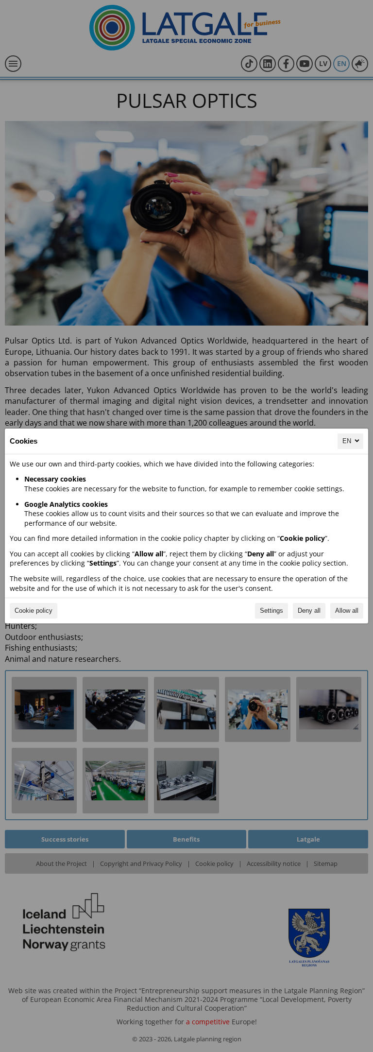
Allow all (346, 610)
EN (346, 441)
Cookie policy (33, 610)
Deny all (309, 610)
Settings (271, 610)
